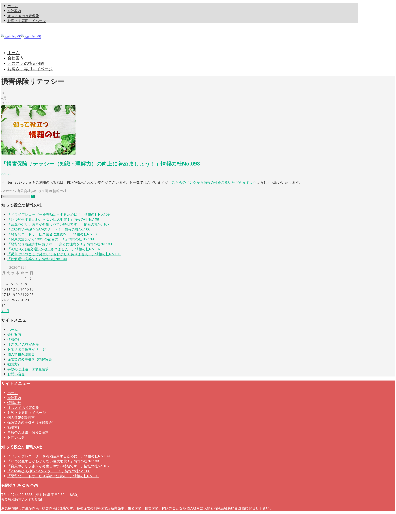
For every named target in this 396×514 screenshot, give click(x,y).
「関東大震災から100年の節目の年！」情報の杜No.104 (50, 239)
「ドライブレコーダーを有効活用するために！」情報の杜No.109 (58, 214)
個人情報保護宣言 (21, 354)
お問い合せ (16, 374)
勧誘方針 (14, 364)
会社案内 (14, 334)
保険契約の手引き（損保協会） (31, 359)
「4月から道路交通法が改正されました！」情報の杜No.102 (54, 249)
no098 (6, 174)
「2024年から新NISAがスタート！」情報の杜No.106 (48, 229)
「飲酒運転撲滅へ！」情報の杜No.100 (37, 258)
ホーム (12, 329)
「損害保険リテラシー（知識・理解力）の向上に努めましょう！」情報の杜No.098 (100, 163)
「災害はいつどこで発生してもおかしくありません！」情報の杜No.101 (64, 254)
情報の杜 (14, 339)
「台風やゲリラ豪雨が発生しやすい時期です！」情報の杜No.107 (58, 224)
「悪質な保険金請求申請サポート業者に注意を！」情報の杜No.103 (59, 244)
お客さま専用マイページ (26, 349)
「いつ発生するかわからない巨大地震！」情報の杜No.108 (53, 219)
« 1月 (5, 310)
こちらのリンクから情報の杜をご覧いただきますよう (214, 182)
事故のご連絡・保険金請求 (28, 369)
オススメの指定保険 (23, 344)
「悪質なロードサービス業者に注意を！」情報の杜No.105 (53, 234)
